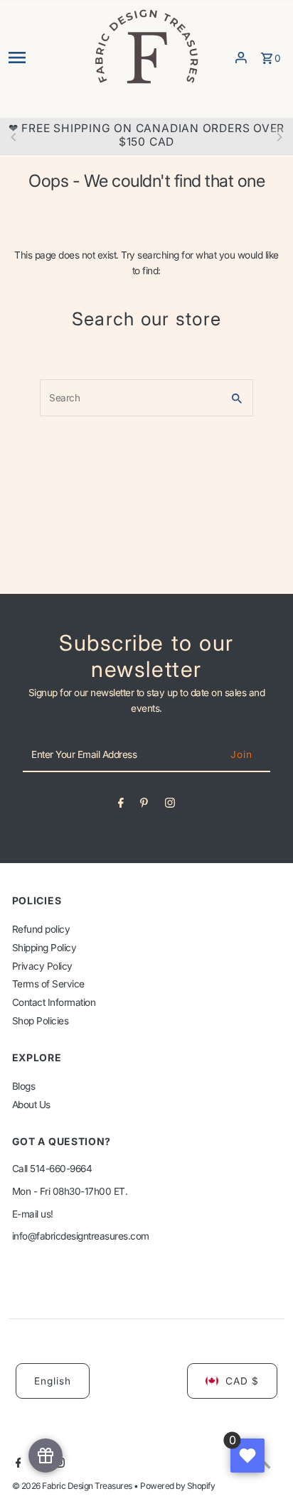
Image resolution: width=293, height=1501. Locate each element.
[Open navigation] (46, 57)
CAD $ (242, 1381)
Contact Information (54, 1002)
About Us (31, 1104)
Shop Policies (40, 1020)
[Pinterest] (144, 805)
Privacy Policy (42, 966)
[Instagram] (170, 805)
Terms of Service (48, 984)
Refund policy (41, 929)
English (52, 1381)
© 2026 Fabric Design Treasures (73, 1485)
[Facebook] (121, 805)
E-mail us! (32, 1214)
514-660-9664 (61, 1168)
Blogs (24, 1086)
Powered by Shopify (177, 1485)
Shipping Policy (44, 947)
